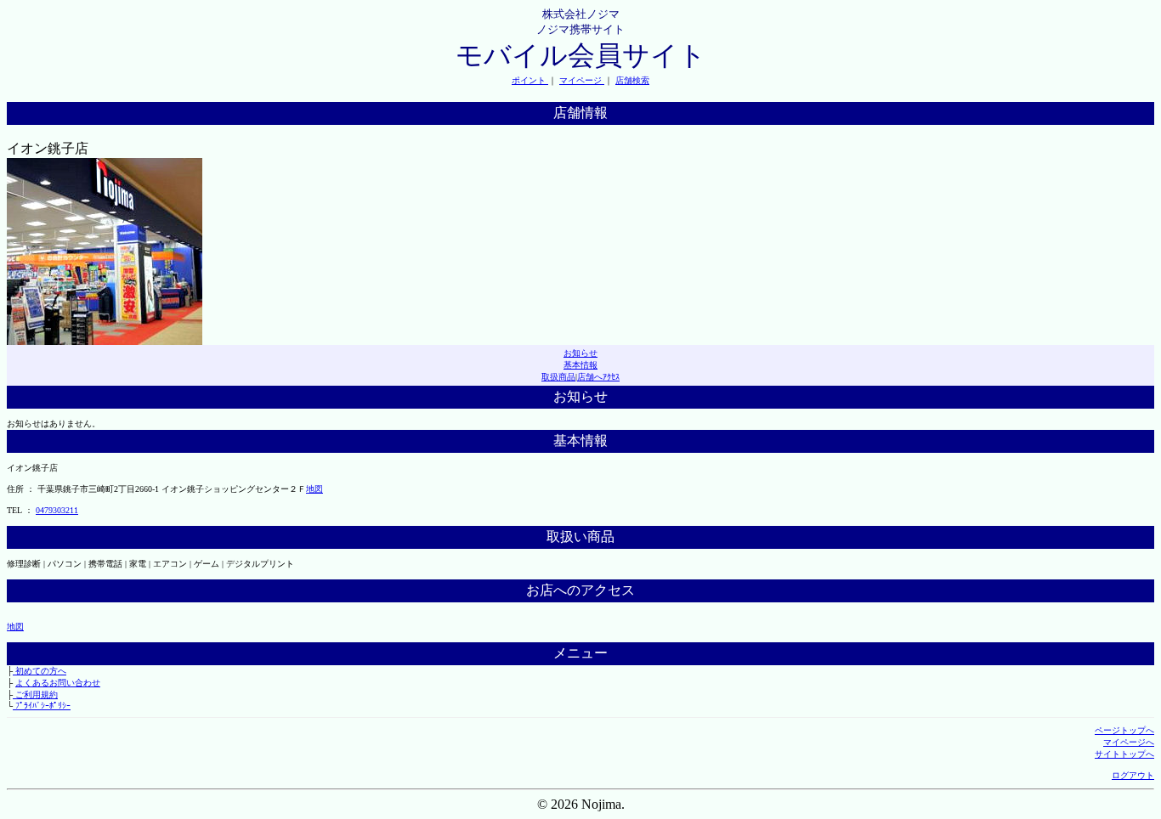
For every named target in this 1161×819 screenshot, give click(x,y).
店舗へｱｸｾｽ (598, 376)
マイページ (581, 80)
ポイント (530, 80)
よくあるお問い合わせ (57, 682)
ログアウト (1133, 775)
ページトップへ (1124, 730)
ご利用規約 (35, 694)
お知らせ (580, 353)
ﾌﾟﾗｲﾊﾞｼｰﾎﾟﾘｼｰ (42, 705)
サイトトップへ (1124, 754)
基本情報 (580, 365)
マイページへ (1128, 742)
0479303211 (57, 510)
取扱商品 (558, 376)
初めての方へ (39, 670)
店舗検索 (632, 80)
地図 (314, 489)
